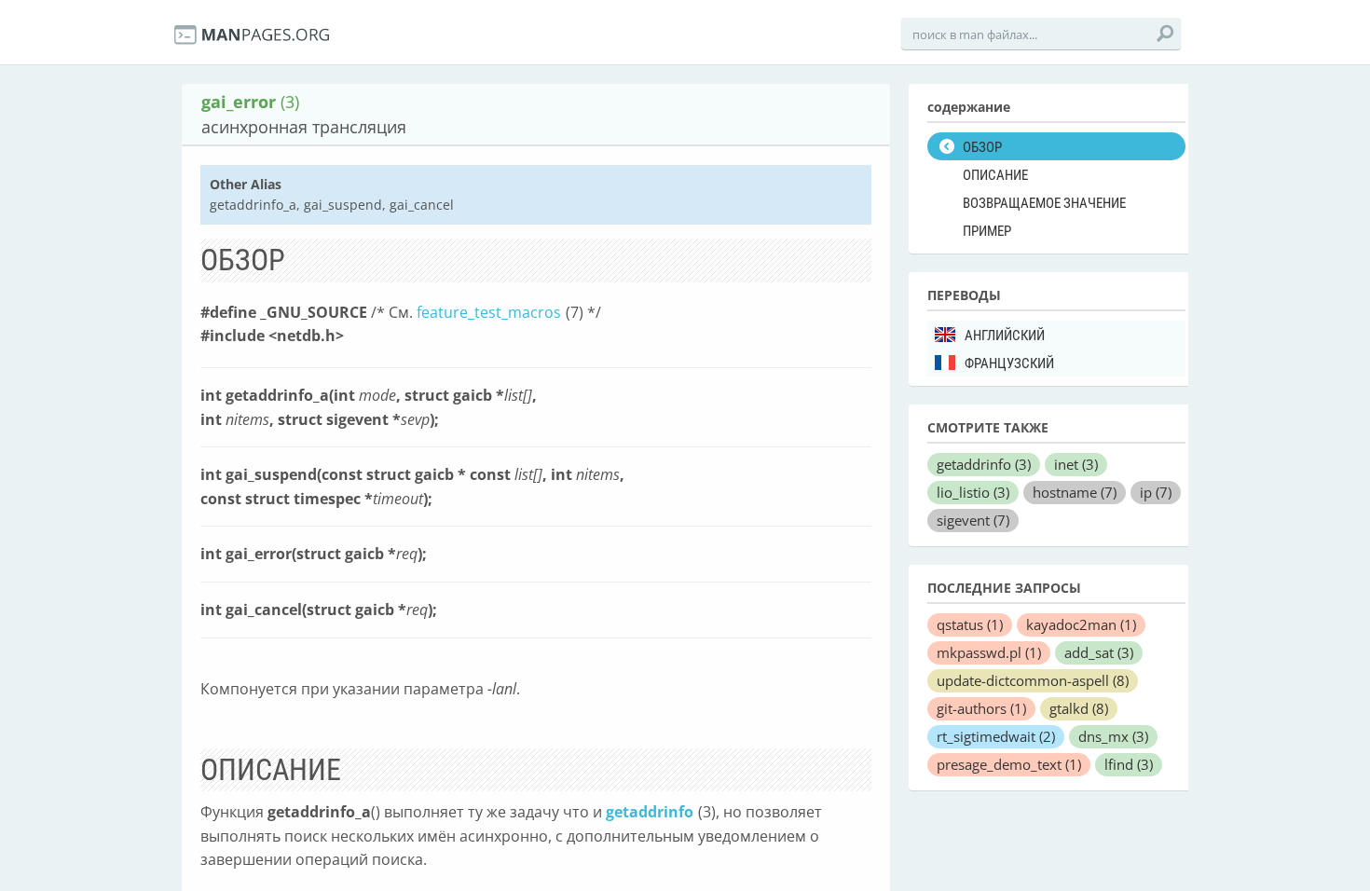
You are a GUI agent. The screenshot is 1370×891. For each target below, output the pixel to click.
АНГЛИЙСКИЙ (1005, 335)
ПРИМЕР (987, 231)
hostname (1075, 492)
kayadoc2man (1081, 624)
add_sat (1098, 652)
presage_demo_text (1009, 764)
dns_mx (1113, 736)
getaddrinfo (649, 812)
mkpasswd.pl (989, 652)
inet (1076, 464)
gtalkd (1078, 708)
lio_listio (973, 492)
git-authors (981, 708)
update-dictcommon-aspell (1033, 680)
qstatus (970, 624)
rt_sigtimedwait (996, 736)
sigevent (973, 520)
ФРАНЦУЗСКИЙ (1009, 363)
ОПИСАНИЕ (995, 175)
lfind (1128, 764)
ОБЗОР (982, 147)
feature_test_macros (489, 312)
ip (1155, 492)
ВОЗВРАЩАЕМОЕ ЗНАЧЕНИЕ (1044, 203)
